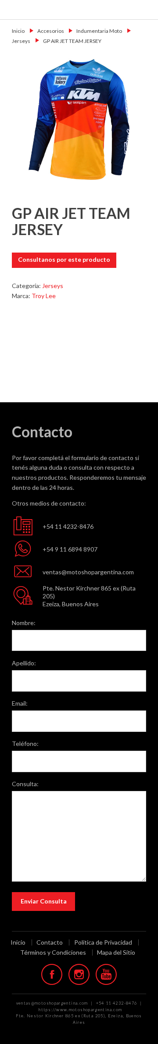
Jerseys (21, 41)
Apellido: (24, 663)
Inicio (18, 31)
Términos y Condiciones (53, 952)
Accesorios (50, 31)
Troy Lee (44, 295)
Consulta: (25, 783)
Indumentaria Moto (99, 31)
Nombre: (24, 622)
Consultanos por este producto (64, 259)
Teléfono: (25, 743)
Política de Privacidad (103, 942)
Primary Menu (145, 9)
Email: (20, 703)
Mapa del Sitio (116, 952)
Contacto (49, 942)
